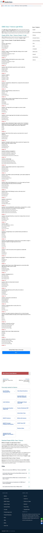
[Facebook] (42, 523)
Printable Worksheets (7, 514)
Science (12, 5)
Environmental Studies (37, 32)
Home (3, 5)
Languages (35, 48)
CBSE (6, 5)
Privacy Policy (26, 506)
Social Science (35, 57)
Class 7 (9, 5)
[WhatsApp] (42, 519)
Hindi (34, 46)
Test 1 (16, 352)
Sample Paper (6, 498)
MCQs (5, 522)
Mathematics (35, 51)
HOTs (5, 517)
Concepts (5, 509)
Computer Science (36, 37)
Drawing (34, 35)
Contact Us (26, 498)
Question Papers (7, 504)
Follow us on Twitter (27, 501)
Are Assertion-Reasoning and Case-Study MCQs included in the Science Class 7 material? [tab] (15, 474)
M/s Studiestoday (12, 530)
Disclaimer (25, 504)
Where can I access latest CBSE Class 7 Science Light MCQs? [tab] (14, 469)
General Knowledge (36, 40)
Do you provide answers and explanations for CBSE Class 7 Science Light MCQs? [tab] (14, 483)
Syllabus (5, 496)
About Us (25, 496)
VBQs (5, 520)
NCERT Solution (7, 501)
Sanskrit (34, 54)
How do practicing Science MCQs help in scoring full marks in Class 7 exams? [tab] (14, 478)
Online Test (6, 525)
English (34, 29)
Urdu (34, 43)
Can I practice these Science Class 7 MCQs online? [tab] (12, 486)
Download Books (7, 506)
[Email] (42, 521)
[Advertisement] (21, 16)
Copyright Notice (27, 509)
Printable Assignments (8, 512)
